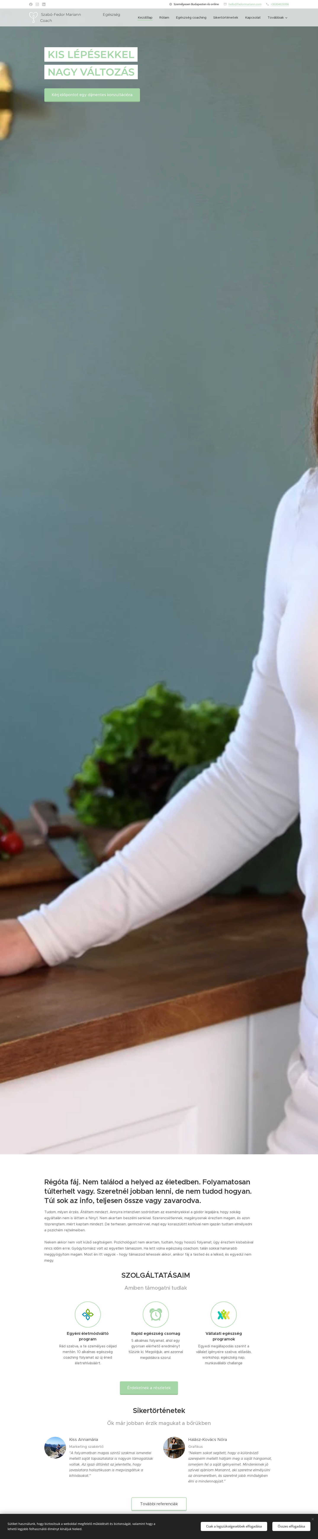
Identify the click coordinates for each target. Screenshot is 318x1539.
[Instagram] (37, 4)
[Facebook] (31, 4)
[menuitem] (146, 17)
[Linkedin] (44, 4)
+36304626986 (280, 4)
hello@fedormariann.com (245, 4)
